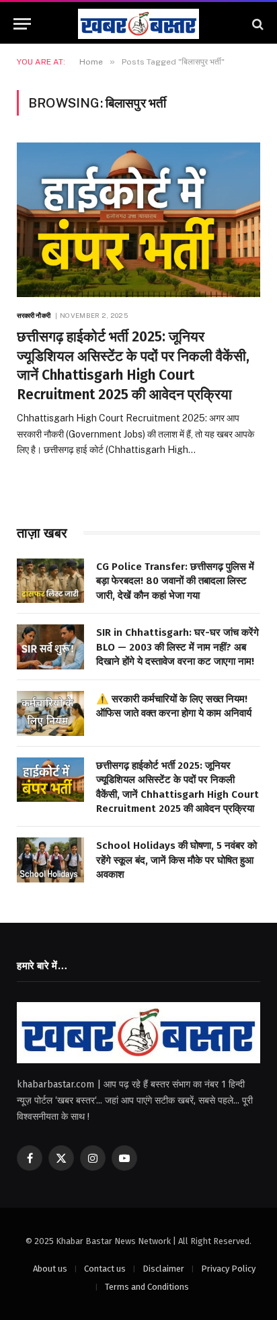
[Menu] (22, 24)
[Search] (256, 24)
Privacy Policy (229, 1269)
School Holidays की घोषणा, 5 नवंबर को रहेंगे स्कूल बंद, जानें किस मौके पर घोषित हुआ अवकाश (176, 859)
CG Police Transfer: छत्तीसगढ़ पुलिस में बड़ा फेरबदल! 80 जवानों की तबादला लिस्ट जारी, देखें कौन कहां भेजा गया (175, 581)
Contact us (105, 1269)
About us (50, 1269)
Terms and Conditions (147, 1287)
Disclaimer (163, 1269)
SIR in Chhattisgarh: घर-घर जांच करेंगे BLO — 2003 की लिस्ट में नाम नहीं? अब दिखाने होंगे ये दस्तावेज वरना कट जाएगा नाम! (177, 646)
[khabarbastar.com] (138, 24)
